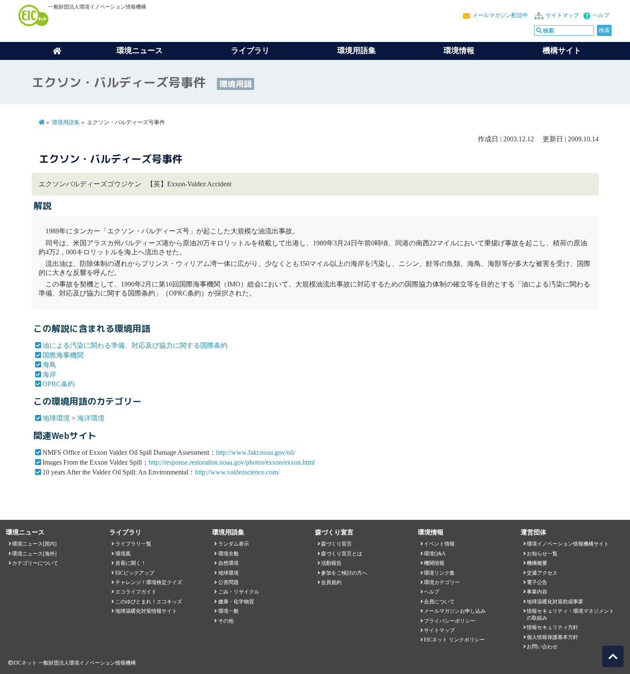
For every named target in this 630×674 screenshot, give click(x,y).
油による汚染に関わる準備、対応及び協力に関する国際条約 (135, 345)
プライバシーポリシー (449, 621)
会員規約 (331, 582)
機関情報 (434, 563)
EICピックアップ (134, 573)
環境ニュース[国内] (34, 544)
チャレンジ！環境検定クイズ (148, 582)
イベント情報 (439, 544)
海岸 (49, 374)
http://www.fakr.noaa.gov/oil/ (255, 452)
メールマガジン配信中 (500, 15)
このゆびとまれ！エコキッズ (148, 602)
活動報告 (331, 563)
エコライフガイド (135, 592)
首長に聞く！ (130, 563)
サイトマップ (562, 15)
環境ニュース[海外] (34, 554)
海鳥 (49, 364)
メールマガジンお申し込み (455, 611)
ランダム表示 (233, 544)
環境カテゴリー (442, 582)
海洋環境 (91, 418)
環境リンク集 (439, 573)
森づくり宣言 (336, 544)
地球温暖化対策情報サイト (146, 611)
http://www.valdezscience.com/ (237, 472)
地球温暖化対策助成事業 (555, 602)
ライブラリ (250, 50)
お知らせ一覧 (542, 554)
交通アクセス (542, 573)
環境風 (123, 554)
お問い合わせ (542, 647)
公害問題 (228, 582)
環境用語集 (356, 50)
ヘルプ (601, 15)
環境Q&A (435, 554)
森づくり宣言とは (341, 554)
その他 (226, 621)
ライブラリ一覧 (133, 544)
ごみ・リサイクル (238, 592)
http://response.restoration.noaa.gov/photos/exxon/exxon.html (232, 462)
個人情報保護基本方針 (552, 637)
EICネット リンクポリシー (454, 640)
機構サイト (562, 50)
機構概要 (537, 563)
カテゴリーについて (35, 563)
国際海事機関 (63, 355)
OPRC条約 (58, 384)
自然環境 (228, 563)
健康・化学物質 (236, 602)
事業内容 (537, 592)
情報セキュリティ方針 (552, 627)
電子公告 (537, 582)
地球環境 (56, 418)
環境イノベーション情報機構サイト (568, 544)
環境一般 (228, 611)
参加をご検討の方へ (344, 573)
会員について (439, 602)
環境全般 (228, 554)
